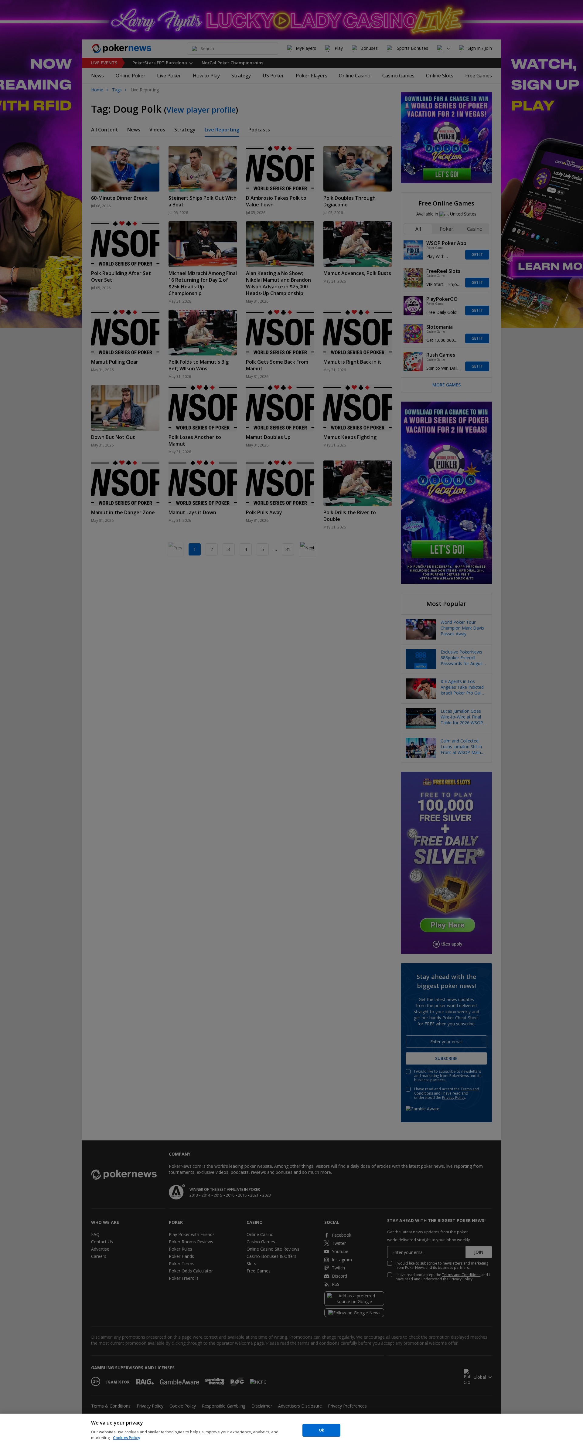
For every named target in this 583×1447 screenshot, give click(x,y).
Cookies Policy (126, 1437)
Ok (321, 1430)
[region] (291, 1430)
